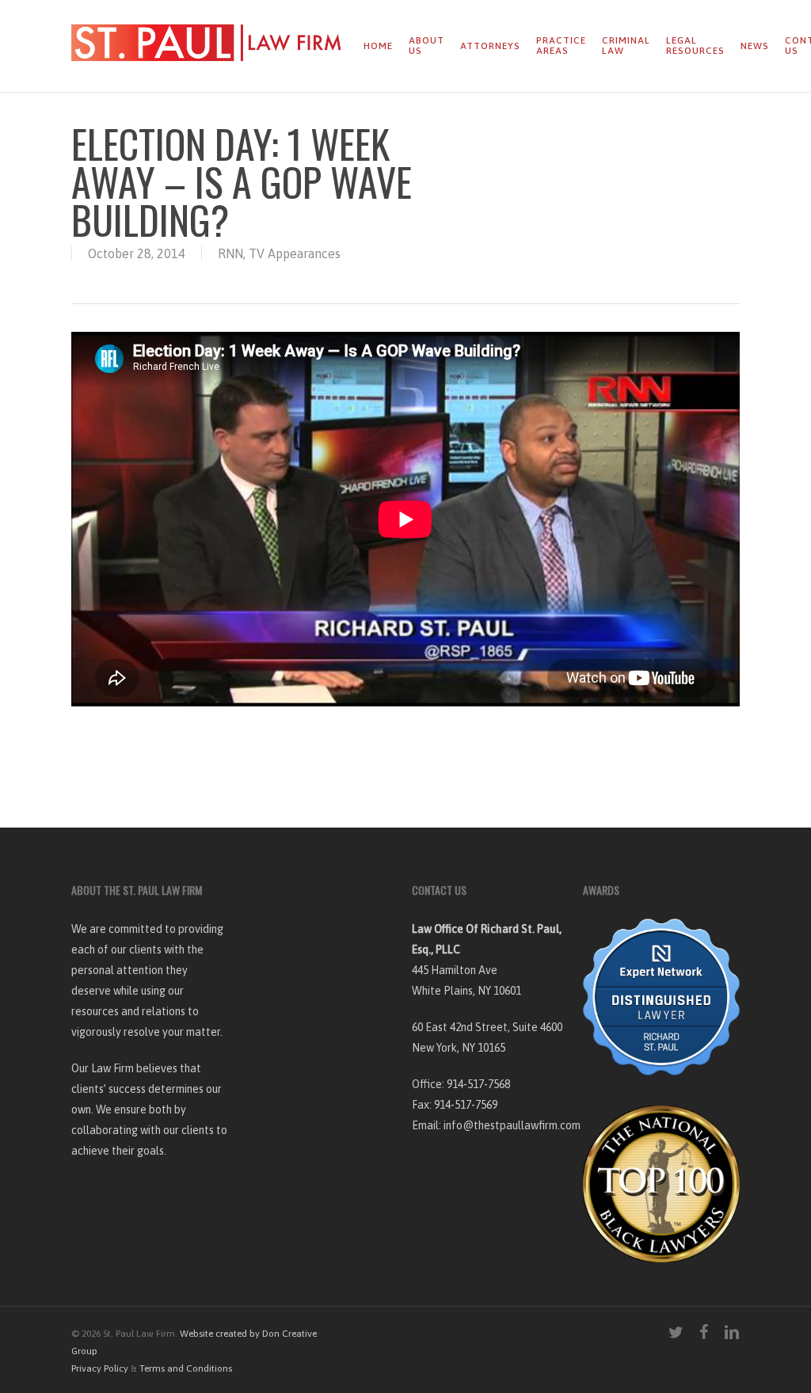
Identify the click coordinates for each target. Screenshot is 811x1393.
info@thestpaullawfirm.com (512, 1125)
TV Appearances (295, 253)
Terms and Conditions (185, 1368)
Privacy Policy (99, 1368)
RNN (230, 253)
